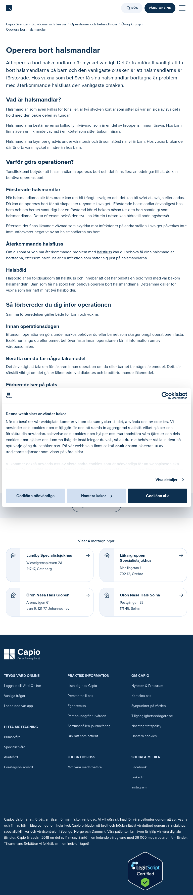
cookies (122, 446)
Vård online (160, 8)
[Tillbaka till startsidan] (9, 8)
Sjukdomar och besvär (49, 24)
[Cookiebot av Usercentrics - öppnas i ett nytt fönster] (165, 395)
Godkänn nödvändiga (35, 496)
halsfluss (104, 252)
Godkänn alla (157, 496)
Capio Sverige (17, 24)
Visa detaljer (166, 480)
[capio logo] (22, 654)
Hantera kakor (93, 496)
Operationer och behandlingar (93, 24)
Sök (134, 8)
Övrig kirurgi (131, 24)
